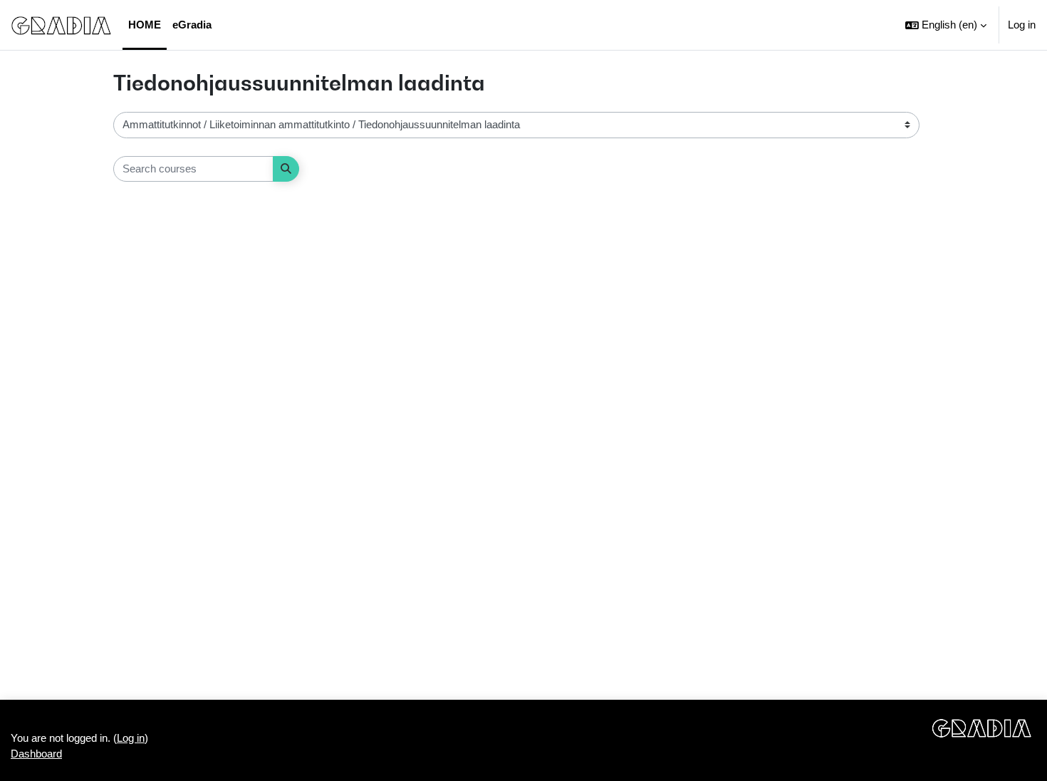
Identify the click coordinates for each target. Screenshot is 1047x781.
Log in (1022, 25)
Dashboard (36, 754)
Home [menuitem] (144, 25)
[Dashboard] (61, 25)
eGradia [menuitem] (192, 25)
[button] (946, 25)
